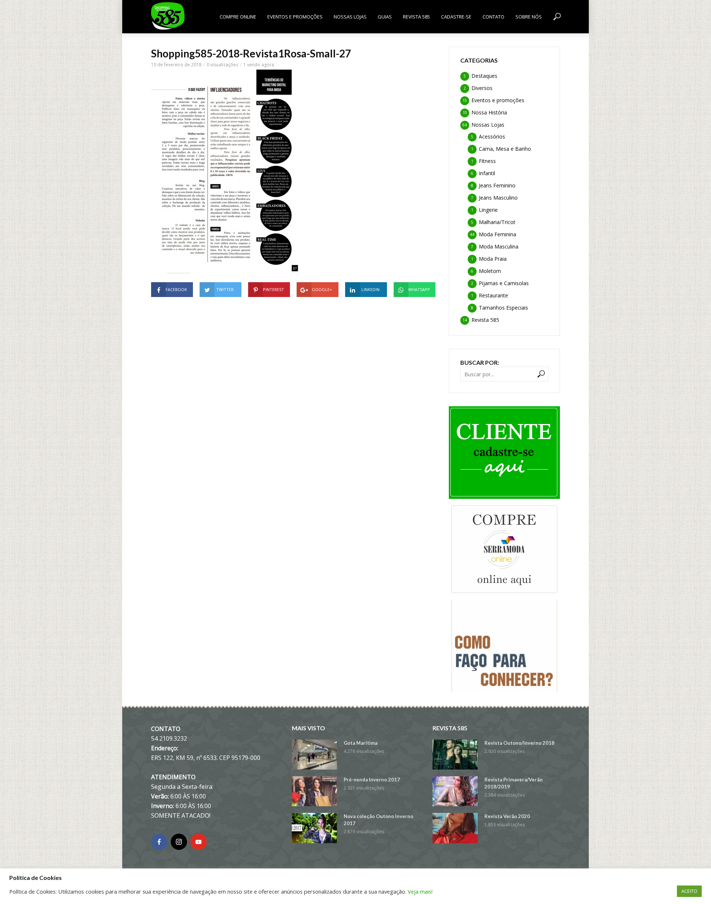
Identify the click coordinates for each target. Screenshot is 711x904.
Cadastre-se (456, 16)
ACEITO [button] (689, 891)
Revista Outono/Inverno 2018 (519, 743)
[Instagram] (179, 842)
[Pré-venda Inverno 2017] (314, 791)
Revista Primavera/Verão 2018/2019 (513, 783)
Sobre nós (528, 16)
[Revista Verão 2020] (455, 828)
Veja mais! (420, 891)
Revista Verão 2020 (507, 816)
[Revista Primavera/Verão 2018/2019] (455, 791)
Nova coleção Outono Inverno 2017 (378, 819)
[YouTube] (198, 842)
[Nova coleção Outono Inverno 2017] (314, 828)
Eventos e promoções (295, 16)
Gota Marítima (360, 743)
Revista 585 (416, 16)
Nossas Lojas (350, 16)
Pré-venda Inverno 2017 (372, 780)
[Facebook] (159, 842)
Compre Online (238, 16)
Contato (493, 16)
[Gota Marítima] (314, 755)
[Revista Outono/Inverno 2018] (455, 755)
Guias (385, 16)
